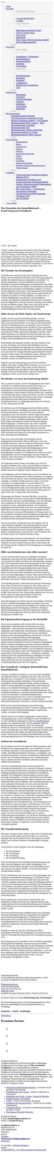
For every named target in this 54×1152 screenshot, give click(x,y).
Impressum (5, 1141)
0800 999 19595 (7, 991)
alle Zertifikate (22, 198)
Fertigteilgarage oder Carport (17, 1092)
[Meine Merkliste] (11, 203)
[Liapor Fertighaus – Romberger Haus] (7, 1044)
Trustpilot (5, 1136)
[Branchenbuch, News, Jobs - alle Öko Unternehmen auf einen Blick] (23, 1150)
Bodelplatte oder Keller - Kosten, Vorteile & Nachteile (27, 1096)
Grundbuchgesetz (42, 721)
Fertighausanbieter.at (21, 1145)
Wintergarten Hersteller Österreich (19, 1112)
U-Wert (9, 1101)
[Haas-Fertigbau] (7, 1029)
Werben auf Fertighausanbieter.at (15, 1139)
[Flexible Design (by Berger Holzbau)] (7, 1051)
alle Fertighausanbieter (26, 42)
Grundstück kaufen (13, 1108)
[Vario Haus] (7, 1036)
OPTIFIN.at (6, 1016)
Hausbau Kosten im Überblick (18, 1099)
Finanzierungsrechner (9, 984)
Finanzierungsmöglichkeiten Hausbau (21, 1087)
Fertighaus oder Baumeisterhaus (18, 1103)
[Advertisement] (13, 221)
